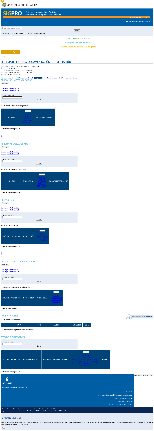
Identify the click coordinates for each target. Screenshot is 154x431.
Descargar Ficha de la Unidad (143, 375)
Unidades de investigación (35, 33)
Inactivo (28, 118)
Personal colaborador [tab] (26, 78)
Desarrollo (42, 236)
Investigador (19, 33)
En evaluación (86, 357)
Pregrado (27, 122)
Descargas (5, 83)
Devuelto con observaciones (85, 359)
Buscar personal (8, 159)
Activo (28, 116)
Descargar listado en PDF (10, 90)
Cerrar (3, 428)
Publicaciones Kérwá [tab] (69, 78)
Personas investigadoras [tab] (9, 78)
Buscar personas (8, 95)
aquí (32, 330)
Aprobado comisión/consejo (85, 363)
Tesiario (28, 120)
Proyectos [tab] (38, 78)
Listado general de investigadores (77, 42)
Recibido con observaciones (86, 361)
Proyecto (8, 33)
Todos (28, 114)
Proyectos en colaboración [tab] (51, 78)
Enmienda (85, 365)
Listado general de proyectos (78, 38)
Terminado (42, 238)
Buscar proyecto (8, 215)
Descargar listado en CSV (10, 88)
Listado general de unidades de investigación (78, 47)
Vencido (42, 240)
